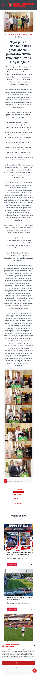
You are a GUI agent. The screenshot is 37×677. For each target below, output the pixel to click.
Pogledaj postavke (18, 673)
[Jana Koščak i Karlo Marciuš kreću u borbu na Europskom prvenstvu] (18, 537)
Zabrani (18, 668)
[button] (34, 645)
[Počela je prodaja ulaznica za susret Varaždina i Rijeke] (18, 582)
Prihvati (18, 663)
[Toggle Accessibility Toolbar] (35, 671)
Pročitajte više (12, 564)
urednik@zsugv (15, 558)
